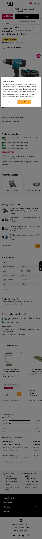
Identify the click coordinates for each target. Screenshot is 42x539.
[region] (21, 92)
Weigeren (9, 101)
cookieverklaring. (29, 96)
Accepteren (24, 101)
